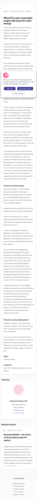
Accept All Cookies (25, 88)
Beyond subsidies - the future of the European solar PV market (17, 437)
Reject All (10, 88)
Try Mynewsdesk (18, 489)
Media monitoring (19, 483)
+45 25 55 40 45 (18, 413)
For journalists (18, 492)
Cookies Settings (18, 93)
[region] (18, 84)
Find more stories (18, 494)
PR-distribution (18, 486)
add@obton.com (18, 410)
